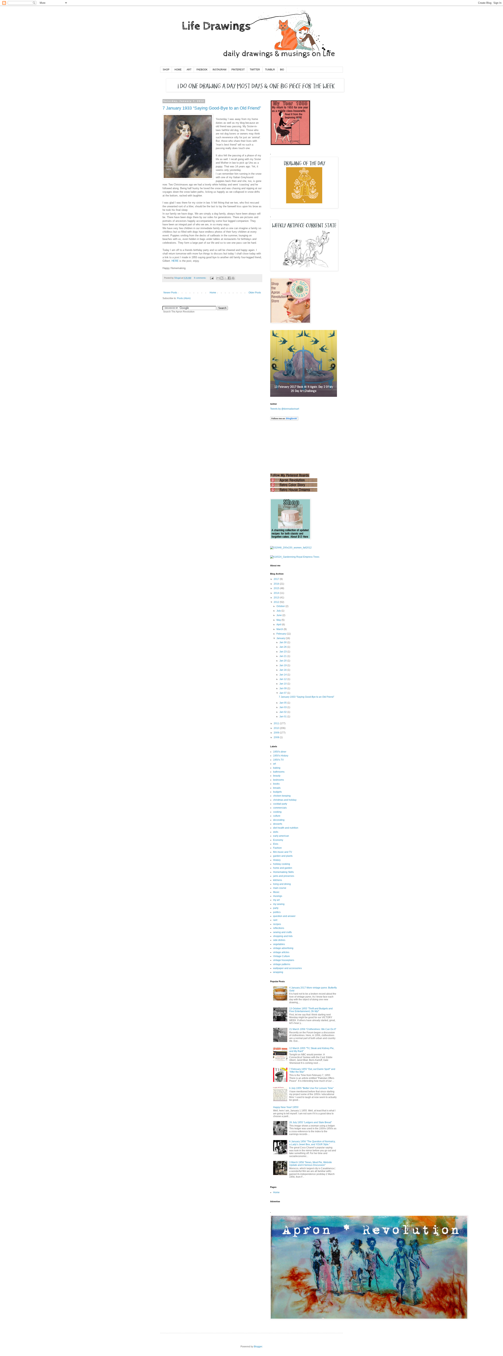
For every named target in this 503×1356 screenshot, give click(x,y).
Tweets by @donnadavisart (284, 408)
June (279, 615)
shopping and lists (283, 936)
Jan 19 (283, 665)
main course (279, 888)
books (276, 783)
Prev (274, 365)
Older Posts (255, 292)
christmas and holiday (284, 800)
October (280, 606)
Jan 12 (283, 679)
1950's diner (279, 751)
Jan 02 (283, 712)
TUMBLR (270, 69)
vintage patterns (281, 964)
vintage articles (281, 952)
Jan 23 (283, 651)
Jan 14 (283, 674)
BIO (282, 69)
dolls (275, 832)
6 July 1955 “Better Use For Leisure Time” (311, 1088)
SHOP (166, 69)
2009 (276, 732)
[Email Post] (211, 278)
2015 (276, 588)
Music (276, 892)
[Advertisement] (289, 447)
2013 (276, 597)
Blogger (258, 1346)
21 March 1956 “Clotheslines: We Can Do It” (312, 1029)
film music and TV (282, 852)
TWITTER (255, 69)
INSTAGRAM (219, 69)
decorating (279, 820)
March (279, 629)
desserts (277, 824)
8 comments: (200, 278)
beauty (276, 775)
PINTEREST (238, 69)
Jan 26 (283, 647)
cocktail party (280, 803)
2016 (276, 583)
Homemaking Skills (283, 872)
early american (281, 836)
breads (277, 788)
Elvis (275, 844)
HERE (175, 260)
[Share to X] (226, 278)
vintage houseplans (283, 960)
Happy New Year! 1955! (285, 1107)
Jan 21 (283, 656)
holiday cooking (281, 864)
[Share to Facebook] (229, 278)
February (281, 633)
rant (275, 920)
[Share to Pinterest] (233, 278)
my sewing (279, 904)
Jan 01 (283, 716)
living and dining (282, 884)
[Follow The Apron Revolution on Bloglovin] (284, 419)
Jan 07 (283, 693)
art (274, 763)
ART (189, 69)
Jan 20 (283, 660)
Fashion (277, 848)
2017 (276, 579)
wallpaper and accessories (287, 968)
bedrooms (278, 779)
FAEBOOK (201, 69)
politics (277, 912)
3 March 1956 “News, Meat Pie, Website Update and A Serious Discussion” (310, 1163)
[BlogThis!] (222, 278)
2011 (276, 723)
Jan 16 (283, 670)
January (280, 638)
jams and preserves (283, 876)
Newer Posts (170, 292)
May (278, 620)
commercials (280, 807)
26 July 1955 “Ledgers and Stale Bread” (310, 1122)
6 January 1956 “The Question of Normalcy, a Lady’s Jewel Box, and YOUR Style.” (312, 1143)
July (278, 610)
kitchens (277, 880)
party (275, 908)
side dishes (279, 940)
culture (276, 815)
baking (276, 767)
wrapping (278, 972)
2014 (276, 593)
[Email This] (218, 278)
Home (213, 292)
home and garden (282, 868)
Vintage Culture (281, 956)
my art (276, 900)
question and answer (284, 916)
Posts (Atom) (184, 298)
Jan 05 (283, 702)
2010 (276, 728)
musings (277, 896)
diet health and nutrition (285, 827)
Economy (278, 840)
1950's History (280, 755)
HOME (178, 69)
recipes (277, 924)
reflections (278, 928)
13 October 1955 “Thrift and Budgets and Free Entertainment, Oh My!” (311, 1010)
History (277, 860)
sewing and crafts (282, 932)
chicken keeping (282, 795)
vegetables (279, 944)
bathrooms (279, 771)
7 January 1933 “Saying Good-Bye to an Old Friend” (211, 108)
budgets (277, 791)
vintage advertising (283, 948)
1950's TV (278, 759)
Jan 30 (283, 642)
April (278, 624)
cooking (277, 812)
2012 (276, 602)
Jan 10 (283, 683)
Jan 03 (283, 707)
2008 (276, 737)
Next (333, 365)
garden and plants (283, 856)
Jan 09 (283, 688)
